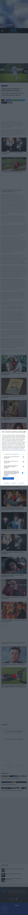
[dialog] (14, 457)
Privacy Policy (21, 483)
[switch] (23, 457)
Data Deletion (6, 483)
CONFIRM (8, 478)
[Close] (25, 432)
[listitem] (14, 454)
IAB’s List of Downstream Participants (15, 450)
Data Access (14, 483)
